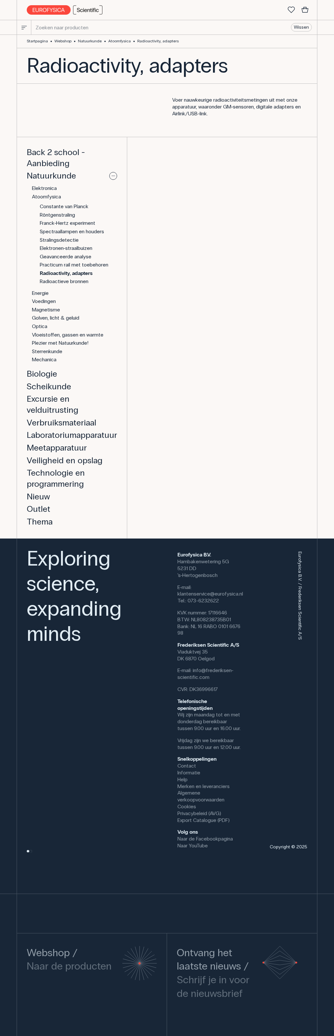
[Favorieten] (291, 10)
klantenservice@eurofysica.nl (210, 594)
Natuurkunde (90, 41)
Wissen (301, 27)
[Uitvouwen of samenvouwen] (113, 176)
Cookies (186, 806)
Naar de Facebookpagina (205, 839)
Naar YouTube (192, 845)
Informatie (188, 773)
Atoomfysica (119, 41)
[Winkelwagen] (305, 10)
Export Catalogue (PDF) (203, 820)
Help (182, 779)
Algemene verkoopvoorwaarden (200, 796)
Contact (186, 766)
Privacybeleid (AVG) (199, 813)
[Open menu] (24, 27)
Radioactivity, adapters (158, 41)
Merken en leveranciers (203, 786)
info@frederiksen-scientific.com (205, 673)
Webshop (62, 41)
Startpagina (37, 41)
